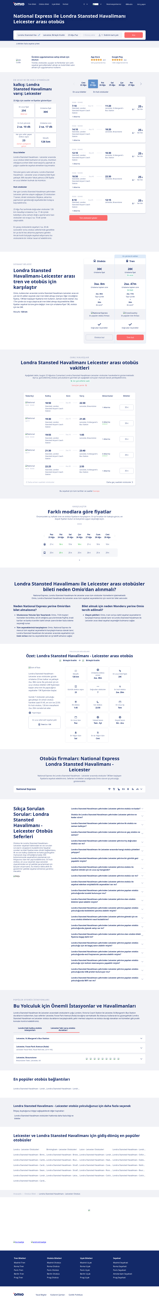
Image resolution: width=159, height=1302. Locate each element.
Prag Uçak (85, 1277)
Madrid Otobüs (54, 1262)
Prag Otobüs (53, 1277)
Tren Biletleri (20, 1258)
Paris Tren (18, 1270)
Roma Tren (19, 1266)
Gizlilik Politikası (76, 1294)
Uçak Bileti (56, 4)
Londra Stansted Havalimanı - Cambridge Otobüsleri (36, 1160)
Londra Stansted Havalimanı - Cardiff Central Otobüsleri (37, 1180)
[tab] (79, 91)
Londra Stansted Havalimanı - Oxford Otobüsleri (134, 1154)
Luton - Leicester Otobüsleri (92, 1149)
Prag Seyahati (119, 1277)
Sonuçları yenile (78, 385)
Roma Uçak (85, 1266)
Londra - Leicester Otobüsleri (26, 1149)
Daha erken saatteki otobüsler (41, 482)
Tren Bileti (32, 4)
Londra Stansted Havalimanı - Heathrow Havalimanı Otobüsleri (107, 1160)
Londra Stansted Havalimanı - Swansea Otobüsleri (35, 1170)
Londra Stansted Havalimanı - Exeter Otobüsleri (133, 1160)
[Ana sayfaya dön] (20, 4)
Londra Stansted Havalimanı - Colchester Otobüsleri (102, 1175)
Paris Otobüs (53, 1270)
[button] (74, 35)
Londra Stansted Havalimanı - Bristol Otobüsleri (67, 1154)
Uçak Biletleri (86, 1258)
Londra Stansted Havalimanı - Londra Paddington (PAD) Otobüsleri (42, 1088)
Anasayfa (17, 1194)
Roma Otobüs (53, 1266)
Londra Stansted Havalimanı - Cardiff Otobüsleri (34, 1165)
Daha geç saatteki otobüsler (119, 482)
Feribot (65, 4)
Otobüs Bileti (44, 4)
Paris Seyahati (119, 1270)
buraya (96, 491)
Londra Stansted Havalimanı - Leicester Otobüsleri (68, 1175)
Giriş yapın (141, 4)
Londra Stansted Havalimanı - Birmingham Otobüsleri (37, 1154)
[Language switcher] (97, 4)
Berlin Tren (19, 1274)
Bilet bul (24, 114)
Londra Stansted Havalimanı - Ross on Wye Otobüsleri (103, 1170)
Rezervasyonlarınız (114, 4)
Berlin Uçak (85, 1274)
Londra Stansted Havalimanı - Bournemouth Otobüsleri (70, 1160)
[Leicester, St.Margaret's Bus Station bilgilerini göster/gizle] (141, 1038)
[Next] (141, 84)
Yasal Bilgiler (41, 1294)
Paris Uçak (85, 1270)
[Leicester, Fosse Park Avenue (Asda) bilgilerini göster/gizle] (141, 1048)
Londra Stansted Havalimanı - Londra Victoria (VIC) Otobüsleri (107, 1154)
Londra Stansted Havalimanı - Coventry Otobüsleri (102, 1165)
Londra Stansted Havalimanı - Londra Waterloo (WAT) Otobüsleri (41, 1175)
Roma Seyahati (120, 1266)
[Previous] (44, 536)
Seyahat (117, 1258)
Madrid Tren (19, 1262)
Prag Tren (18, 1277)
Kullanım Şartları (57, 1294)
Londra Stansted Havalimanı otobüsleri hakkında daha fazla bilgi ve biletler (43, 1117)
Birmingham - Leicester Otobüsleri (61, 1149)
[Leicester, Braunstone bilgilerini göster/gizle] (141, 1059)
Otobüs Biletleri (54, 1258)
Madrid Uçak (86, 1262)
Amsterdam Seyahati (122, 1274)
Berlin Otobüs (53, 1274)
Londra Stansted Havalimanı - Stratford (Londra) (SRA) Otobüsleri (75, 1165)
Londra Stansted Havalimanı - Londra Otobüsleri (134, 1149)
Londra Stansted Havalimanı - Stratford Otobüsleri (68, 1170)
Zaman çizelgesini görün (24, 145)
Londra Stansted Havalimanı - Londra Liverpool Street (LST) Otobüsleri (77, 1088)
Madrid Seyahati (120, 1262)
